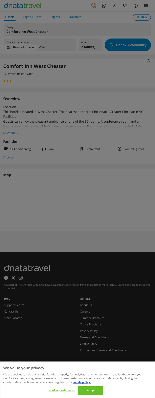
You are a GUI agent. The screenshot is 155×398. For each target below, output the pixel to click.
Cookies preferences (61, 390)
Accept (90, 390)
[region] (77, 380)
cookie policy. (82, 382)
